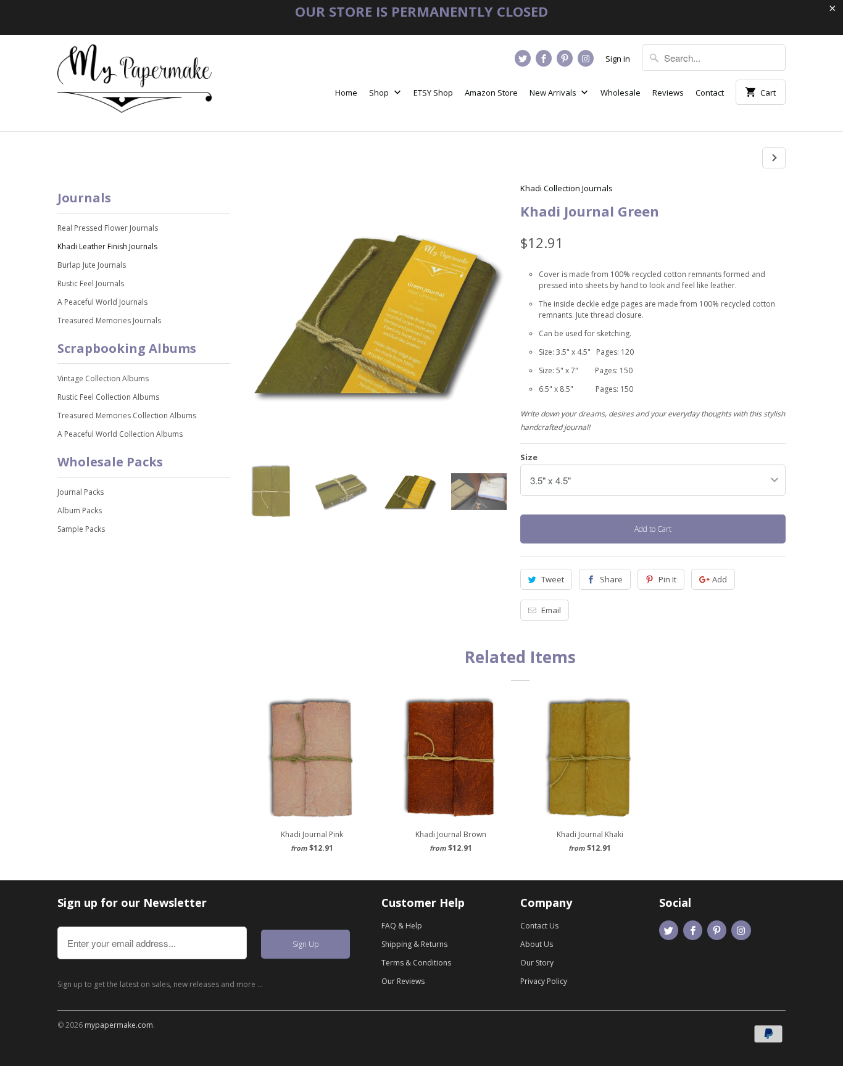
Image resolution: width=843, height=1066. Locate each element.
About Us (536, 944)
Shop (380, 92)
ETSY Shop (433, 92)
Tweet (552, 579)
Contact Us (539, 925)
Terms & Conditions (416, 962)
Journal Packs (80, 492)
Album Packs (79, 510)
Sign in (617, 58)
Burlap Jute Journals (91, 265)
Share (611, 579)
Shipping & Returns (414, 944)
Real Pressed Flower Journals (107, 228)
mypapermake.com (119, 1025)
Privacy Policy (543, 981)
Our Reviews (403, 981)
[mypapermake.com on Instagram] (586, 58)
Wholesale (620, 92)
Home (346, 92)
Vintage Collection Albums (103, 378)
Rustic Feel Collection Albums (108, 397)
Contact (710, 92)
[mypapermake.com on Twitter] (523, 58)
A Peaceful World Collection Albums (120, 434)
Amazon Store (491, 92)
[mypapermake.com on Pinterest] (565, 58)
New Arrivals (553, 92)
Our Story (537, 962)
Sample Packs (81, 529)
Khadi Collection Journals (566, 188)
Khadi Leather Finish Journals (107, 246)
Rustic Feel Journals (90, 283)
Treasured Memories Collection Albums (126, 415)
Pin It (667, 579)
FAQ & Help (401, 925)
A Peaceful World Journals (102, 302)
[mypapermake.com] (134, 83)
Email (551, 610)
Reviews (668, 92)
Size (529, 457)
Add (719, 579)
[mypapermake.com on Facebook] (544, 58)
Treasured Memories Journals (109, 320)
